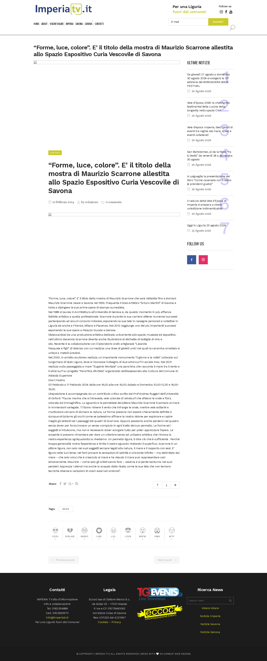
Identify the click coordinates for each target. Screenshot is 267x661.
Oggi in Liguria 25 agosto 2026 (206, 225)
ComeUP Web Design (177, 653)
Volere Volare (210, 608)
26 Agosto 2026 (201, 91)
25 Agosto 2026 (201, 231)
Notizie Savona (210, 624)
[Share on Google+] (70, 484)
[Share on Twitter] (65, 484)
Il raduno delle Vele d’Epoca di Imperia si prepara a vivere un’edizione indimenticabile (206, 204)
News (65, 509)
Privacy (116, 622)
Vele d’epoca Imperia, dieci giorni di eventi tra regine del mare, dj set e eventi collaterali (210, 131)
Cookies (103, 622)
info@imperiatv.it (57, 617)
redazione (91, 202)
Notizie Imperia (210, 616)
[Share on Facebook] (60, 484)
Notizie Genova (210, 632)
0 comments (114, 202)
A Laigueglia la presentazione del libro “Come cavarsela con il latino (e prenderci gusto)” (209, 180)
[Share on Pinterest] (76, 484)
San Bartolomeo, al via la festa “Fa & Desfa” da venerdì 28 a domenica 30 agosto (209, 155)
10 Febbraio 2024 (63, 202)
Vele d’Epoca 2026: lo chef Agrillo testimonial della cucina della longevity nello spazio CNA (208, 106)
